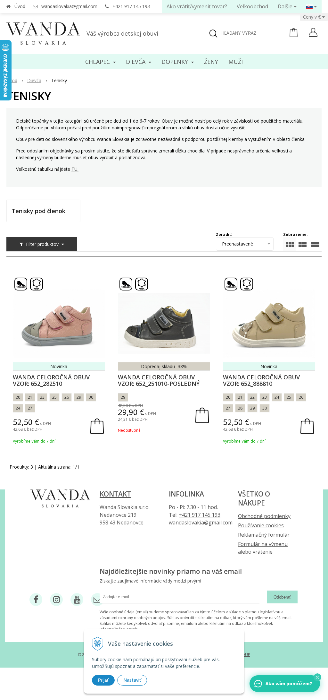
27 (30, 408)
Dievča (34, 80)
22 (252, 397)
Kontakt (115, 493)
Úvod (19, 6)
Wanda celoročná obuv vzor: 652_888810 (261, 380)
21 (30, 397)
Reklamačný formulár (264, 534)
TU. (74, 169)
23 (42, 397)
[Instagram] (56, 599)
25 (54, 397)
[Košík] (294, 35)
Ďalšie (286, 6)
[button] (317, 677)
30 (91, 397)
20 (18, 397)
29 (79, 397)
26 (66, 397)
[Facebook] (35, 599)
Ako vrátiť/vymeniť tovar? (197, 6)
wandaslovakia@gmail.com (69, 6)
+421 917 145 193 (131, 6)
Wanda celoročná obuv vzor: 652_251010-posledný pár (159, 383)
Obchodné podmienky (264, 516)
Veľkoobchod (252, 6)
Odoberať (282, 597)
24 (18, 408)
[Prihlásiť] (313, 33)
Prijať (103, 680)
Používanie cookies (261, 525)
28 (240, 408)
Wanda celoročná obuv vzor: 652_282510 (51, 380)
